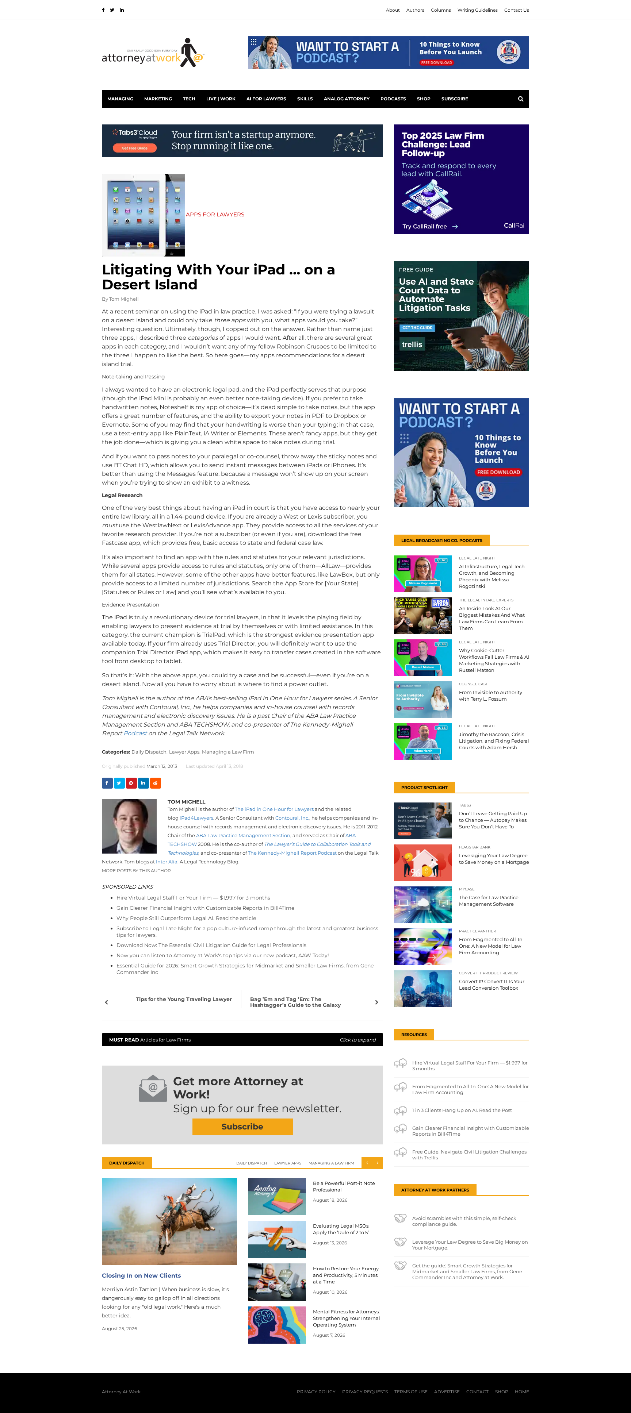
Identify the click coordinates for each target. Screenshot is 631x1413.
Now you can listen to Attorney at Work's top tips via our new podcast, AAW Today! (222, 955)
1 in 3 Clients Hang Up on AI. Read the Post (462, 1110)
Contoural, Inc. (292, 818)
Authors (415, 10)
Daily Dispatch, (149, 752)
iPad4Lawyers (196, 818)
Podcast (135, 733)
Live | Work (221, 98)
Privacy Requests (365, 1391)
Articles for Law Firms (242, 1040)
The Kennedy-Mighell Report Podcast (292, 853)
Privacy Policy (316, 1391)
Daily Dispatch (251, 1163)
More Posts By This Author (136, 870)
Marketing (158, 98)
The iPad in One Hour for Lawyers (274, 809)
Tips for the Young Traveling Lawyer (184, 999)
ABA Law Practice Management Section (243, 835)
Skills (305, 98)
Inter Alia (166, 862)
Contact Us (516, 10)
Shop (424, 98)
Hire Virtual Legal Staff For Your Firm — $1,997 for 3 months (193, 897)
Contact (477, 1391)
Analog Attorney (347, 98)
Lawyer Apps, (184, 752)
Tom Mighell (124, 299)
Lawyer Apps (287, 1163)
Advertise (447, 1391)
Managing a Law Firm (228, 752)
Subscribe (454, 98)
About (393, 10)
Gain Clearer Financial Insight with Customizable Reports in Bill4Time (205, 908)
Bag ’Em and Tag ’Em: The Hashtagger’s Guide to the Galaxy (295, 1002)
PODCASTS (393, 98)
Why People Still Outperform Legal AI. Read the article (186, 918)
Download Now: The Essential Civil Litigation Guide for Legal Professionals (211, 945)
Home (522, 1391)
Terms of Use (411, 1391)
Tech (189, 98)
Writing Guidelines (478, 10)
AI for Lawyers (266, 98)
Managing (120, 98)
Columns (441, 10)
